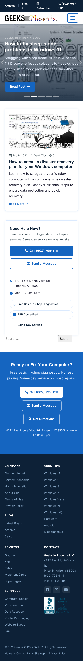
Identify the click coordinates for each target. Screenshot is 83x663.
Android (49, 525)
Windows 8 (51, 486)
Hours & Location (16, 486)
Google (10, 555)
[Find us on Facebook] (47, 589)
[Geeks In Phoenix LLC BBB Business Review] (57, 605)
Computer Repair (16, 598)
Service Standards (17, 480)
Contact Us (23, 653)
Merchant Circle (15, 574)
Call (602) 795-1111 (44, 251)
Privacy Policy (14, 505)
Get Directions (44, 419)
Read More (17, 204)
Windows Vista (54, 499)
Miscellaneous (53, 531)
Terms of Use (14, 499)
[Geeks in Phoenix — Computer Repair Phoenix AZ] (31, 17)
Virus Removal (14, 605)
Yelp (8, 561)
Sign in (25, 6)
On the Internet (15, 473)
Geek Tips (40, 155)
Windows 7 (51, 493)
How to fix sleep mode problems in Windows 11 (33, 46)
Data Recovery (15, 611)
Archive (10, 5)
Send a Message (43, 263)
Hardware (50, 518)
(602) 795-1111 (67, 6)
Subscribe (43, 8)
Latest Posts (13, 523)
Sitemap (40, 653)
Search (9, 536)
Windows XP (52, 505)
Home (8, 653)
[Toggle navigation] (72, 18)
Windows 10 (52, 480)
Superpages (13, 581)
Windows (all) (53, 512)
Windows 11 (52, 473)
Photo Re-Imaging (17, 618)
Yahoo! (10, 568)
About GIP (12, 493)
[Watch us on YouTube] (66, 589)
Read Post (17, 86)
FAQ (7, 631)
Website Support (16, 624)
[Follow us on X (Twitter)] (56, 589)
